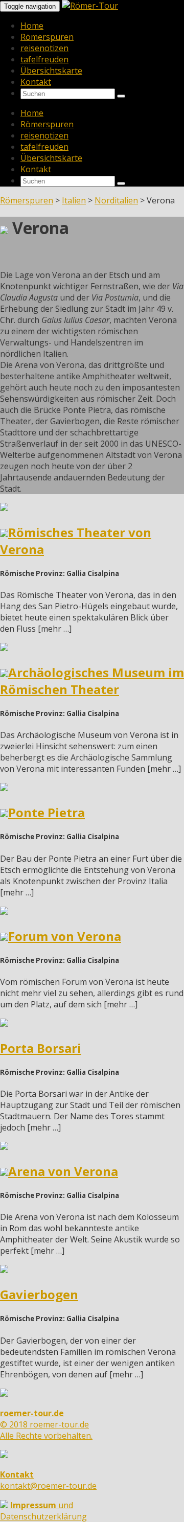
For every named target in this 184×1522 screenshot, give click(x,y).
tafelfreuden (44, 59)
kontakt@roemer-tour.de (48, 1480)
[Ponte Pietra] (4, 788)
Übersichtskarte (51, 70)
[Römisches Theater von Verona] (4, 508)
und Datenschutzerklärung (43, 1511)
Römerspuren (47, 36)
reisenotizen (44, 48)
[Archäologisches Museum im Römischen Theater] (4, 648)
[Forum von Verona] (4, 911)
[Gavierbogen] (4, 1270)
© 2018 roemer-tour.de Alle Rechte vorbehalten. (46, 1424)
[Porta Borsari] (4, 1023)
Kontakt (35, 81)
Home (31, 25)
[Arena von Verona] (4, 1146)
